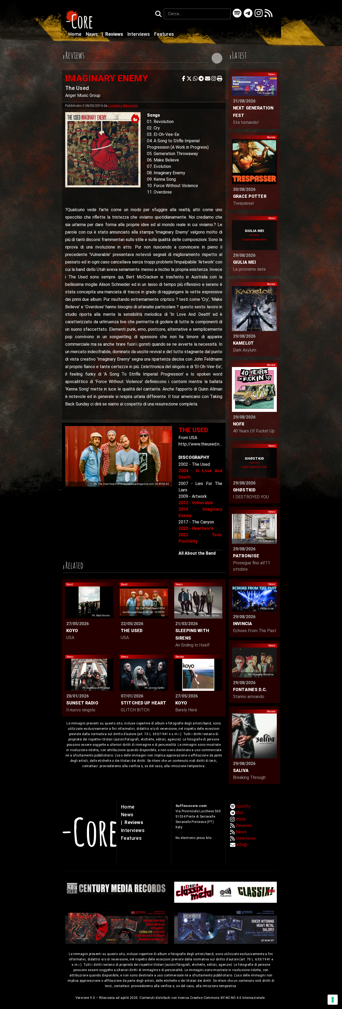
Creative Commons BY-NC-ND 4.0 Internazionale (228, 998)
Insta (241, 819)
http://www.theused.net (201, 444)
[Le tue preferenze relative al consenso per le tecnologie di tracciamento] (333, 1000)
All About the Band (197, 553)
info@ (241, 844)
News (92, 34)
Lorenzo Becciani (123, 106)
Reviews (113, 34)
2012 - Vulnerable (195, 502)
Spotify (243, 806)
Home (75, 34)
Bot (239, 812)
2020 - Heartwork (195, 528)
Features (164, 34)
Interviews (139, 34)
